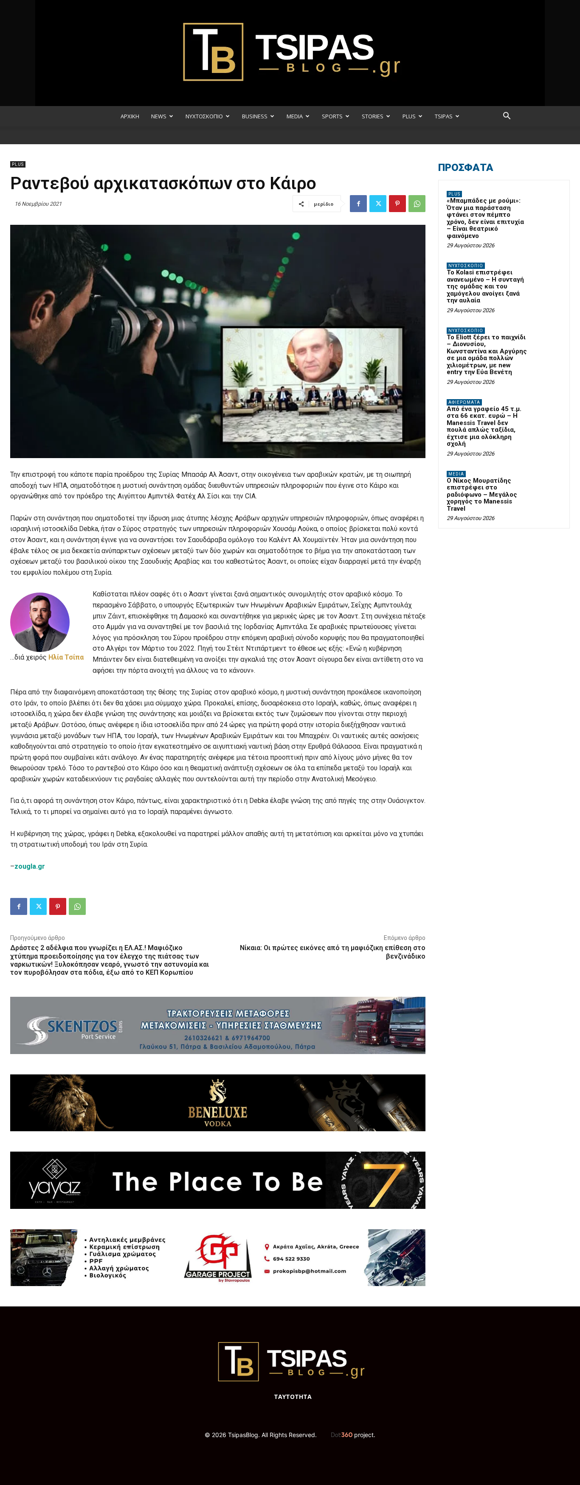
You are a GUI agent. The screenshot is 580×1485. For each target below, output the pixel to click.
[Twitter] (377, 203)
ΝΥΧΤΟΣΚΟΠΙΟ (204, 116)
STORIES (372, 116)
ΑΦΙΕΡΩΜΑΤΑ (464, 402)
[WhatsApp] (416, 203)
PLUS (409, 116)
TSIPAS (444, 116)
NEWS (158, 116)
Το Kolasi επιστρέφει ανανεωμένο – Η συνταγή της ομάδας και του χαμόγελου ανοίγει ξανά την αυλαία (485, 286)
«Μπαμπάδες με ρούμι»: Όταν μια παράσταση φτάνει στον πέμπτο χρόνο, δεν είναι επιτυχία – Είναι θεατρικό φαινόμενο (485, 218)
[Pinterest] (397, 203)
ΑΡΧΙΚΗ (130, 116)
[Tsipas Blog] (290, 53)
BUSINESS (254, 116)
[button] (506, 117)
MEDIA (295, 116)
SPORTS (332, 116)
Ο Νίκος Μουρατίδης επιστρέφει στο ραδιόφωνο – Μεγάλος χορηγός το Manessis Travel (482, 494)
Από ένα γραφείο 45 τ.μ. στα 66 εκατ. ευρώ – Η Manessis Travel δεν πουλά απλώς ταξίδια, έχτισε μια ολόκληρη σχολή (484, 426)
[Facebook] (358, 203)
